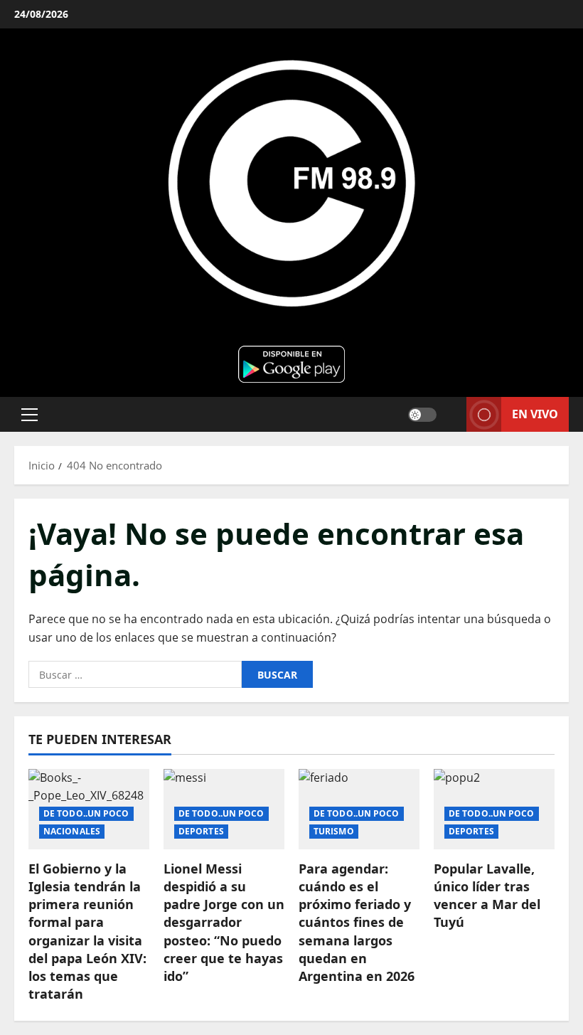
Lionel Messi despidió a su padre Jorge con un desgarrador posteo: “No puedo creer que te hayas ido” (224, 922)
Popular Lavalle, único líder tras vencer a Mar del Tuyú (487, 895)
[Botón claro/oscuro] (422, 414)
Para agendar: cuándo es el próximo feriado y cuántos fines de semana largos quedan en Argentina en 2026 (356, 922)
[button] (29, 414)
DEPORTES (201, 831)
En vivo (535, 413)
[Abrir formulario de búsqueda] (451, 414)
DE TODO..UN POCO (86, 813)
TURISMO (334, 831)
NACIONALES (71, 831)
